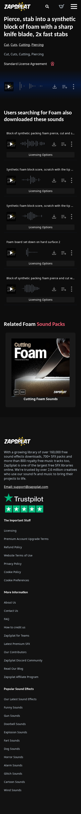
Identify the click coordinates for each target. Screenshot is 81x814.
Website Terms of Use (18, 555)
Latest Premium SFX (17, 644)
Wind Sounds (12, 790)
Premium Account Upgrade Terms (26, 539)
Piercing (37, 45)
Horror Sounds (13, 757)
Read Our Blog (13, 668)
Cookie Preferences (16, 580)
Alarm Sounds (13, 765)
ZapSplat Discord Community (23, 660)
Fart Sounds (12, 740)
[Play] (9, 86)
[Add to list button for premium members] (64, 86)
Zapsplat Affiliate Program (21, 677)
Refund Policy (13, 547)
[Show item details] (73, 86)
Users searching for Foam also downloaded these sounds (38, 116)
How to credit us (14, 627)
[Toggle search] (47, 6)
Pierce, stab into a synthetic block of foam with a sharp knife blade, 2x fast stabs (39, 27)
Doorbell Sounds (15, 724)
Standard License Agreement (25, 64)
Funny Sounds (13, 707)
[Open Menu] (74, 6)
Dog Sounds (12, 749)
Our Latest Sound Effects (20, 699)
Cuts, (14, 45)
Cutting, (25, 45)
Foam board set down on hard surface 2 (33, 242)
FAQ (6, 619)
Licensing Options (40, 155)
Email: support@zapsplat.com (26, 487)
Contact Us (11, 611)
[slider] (32, 86)
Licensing (10, 530)
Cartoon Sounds (14, 782)
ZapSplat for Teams (16, 635)
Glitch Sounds (13, 773)
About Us (10, 602)
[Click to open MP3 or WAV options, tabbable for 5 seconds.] (54, 86)
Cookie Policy (12, 572)
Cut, (7, 45)
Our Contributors (15, 652)
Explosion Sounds (15, 732)
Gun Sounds (12, 716)
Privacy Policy (12, 564)
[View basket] (61, 6)
